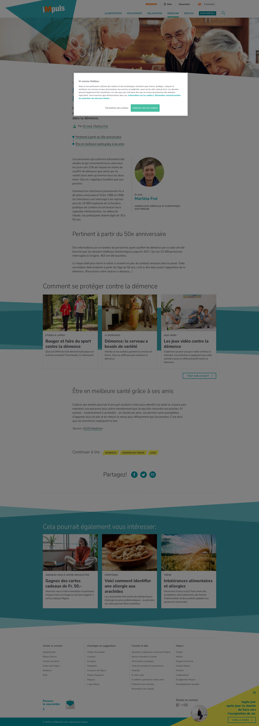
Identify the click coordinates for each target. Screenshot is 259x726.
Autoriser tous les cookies (145, 107)
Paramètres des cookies (116, 107)
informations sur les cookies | (141, 95)
